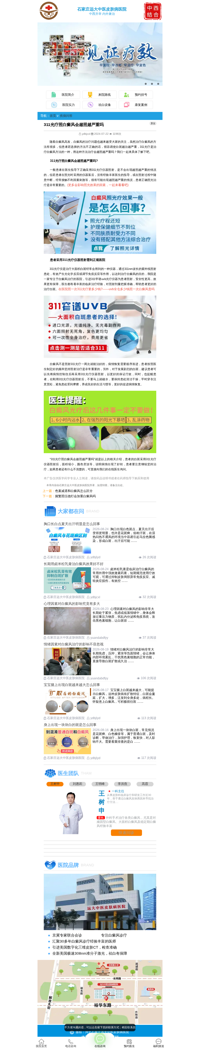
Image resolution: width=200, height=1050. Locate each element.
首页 (53, 115)
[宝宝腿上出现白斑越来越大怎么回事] (67, 713)
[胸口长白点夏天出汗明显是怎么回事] (67, 552)
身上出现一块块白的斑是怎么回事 (70, 725)
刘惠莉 (77, 783)
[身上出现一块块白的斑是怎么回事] (67, 753)
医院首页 (41, 1046)
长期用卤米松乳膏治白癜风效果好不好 (74, 564)
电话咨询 (70, 1046)
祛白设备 (104, 104)
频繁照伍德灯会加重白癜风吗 (75, 496)
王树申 (55, 783)
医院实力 (68, 104)
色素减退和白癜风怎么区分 (74, 491)
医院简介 (68, 94)
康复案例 (141, 104)
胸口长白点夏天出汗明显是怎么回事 (72, 524)
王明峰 (100, 783)
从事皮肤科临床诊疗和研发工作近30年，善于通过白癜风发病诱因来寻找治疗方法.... (130, 798)
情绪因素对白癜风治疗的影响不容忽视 (74, 644)
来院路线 (104, 94)
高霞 (145, 783)
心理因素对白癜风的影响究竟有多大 (72, 604)
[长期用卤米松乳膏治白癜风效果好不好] (67, 592)
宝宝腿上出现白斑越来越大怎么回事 (72, 685)
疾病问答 (66, 115)
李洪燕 (122, 783)
